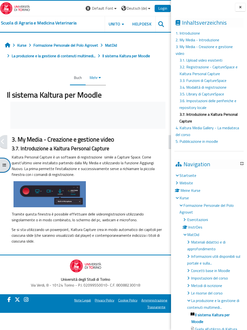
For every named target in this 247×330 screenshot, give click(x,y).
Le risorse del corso (207, 293)
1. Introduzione (188, 33)
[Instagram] (26, 299)
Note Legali (82, 300)
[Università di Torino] (15, 8)
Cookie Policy (127, 300)
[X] (17, 299)
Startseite (187, 175)
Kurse (184, 198)
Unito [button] (114, 24)
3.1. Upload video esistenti (200, 60)
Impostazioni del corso (209, 278)
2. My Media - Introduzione (197, 40)
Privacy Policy (104, 300)
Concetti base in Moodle (210, 270)
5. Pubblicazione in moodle (197, 141)
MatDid (193, 234)
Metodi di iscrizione (206, 285)
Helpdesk (141, 24)
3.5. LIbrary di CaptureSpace (201, 94)
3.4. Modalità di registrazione (202, 87)
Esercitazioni (197, 219)
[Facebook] (9, 299)
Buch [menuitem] (78, 77)
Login (162, 8)
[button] (101, 8)
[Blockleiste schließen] (240, 7)
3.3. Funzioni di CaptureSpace (202, 80)
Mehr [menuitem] (93, 77)
